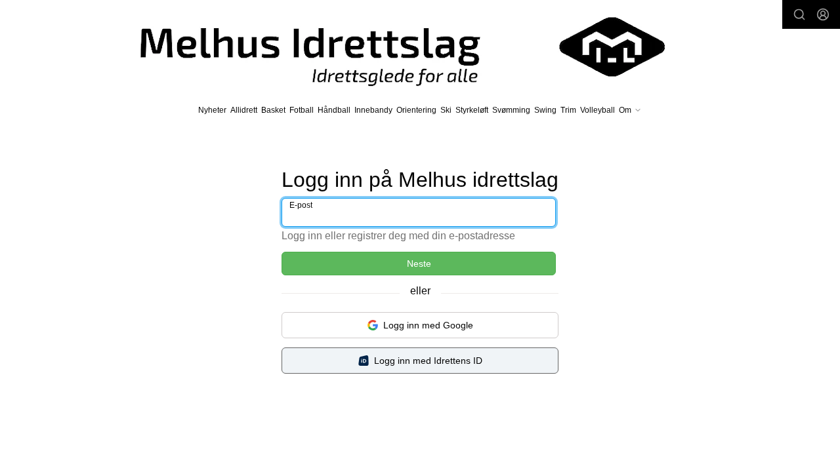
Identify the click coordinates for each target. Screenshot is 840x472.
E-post (300, 205)
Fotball (301, 110)
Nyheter (212, 110)
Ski (446, 110)
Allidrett (243, 110)
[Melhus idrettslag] (387, 47)
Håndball (334, 110)
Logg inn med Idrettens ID (428, 360)
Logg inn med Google (428, 325)
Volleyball (597, 110)
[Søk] (799, 14)
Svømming (511, 110)
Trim (568, 110)
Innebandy (373, 110)
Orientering (416, 110)
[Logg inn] (823, 14)
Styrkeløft (471, 110)
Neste (419, 263)
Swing (545, 110)
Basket (273, 110)
